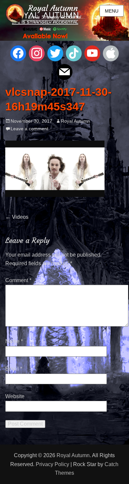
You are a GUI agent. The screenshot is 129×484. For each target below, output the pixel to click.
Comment (18, 280)
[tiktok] (74, 53)
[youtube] (92, 53)
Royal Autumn (53, 8)
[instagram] (37, 53)
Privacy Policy (52, 464)
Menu (111, 11)
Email (13, 369)
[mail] (64, 71)
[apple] (111, 53)
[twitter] (55, 53)
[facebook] (18, 53)
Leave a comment (29, 128)
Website (14, 396)
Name (14, 341)
